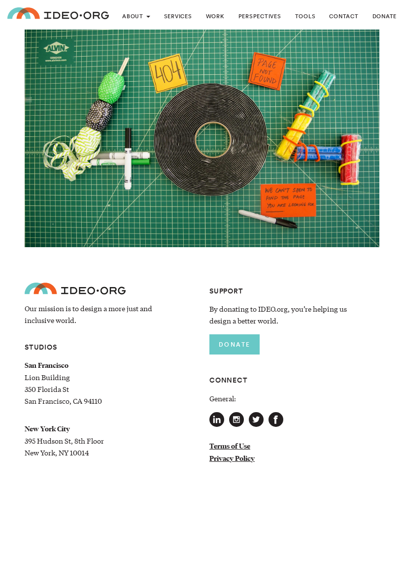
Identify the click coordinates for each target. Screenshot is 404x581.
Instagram (236, 419)
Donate (384, 16)
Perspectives (259, 16)
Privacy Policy (232, 458)
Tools (305, 16)
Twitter (256, 419)
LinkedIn (216, 419)
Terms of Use (229, 446)
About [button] (133, 16)
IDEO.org (58, 14)
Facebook (276, 419)
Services (178, 16)
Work (215, 16)
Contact (343, 16)
